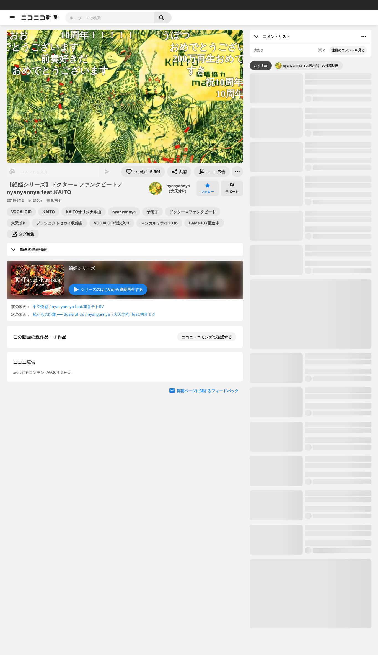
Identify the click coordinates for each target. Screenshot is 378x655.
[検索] (163, 17)
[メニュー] (237, 171)
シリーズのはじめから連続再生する (112, 289)
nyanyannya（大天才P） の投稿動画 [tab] (310, 65)
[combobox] (109, 17)
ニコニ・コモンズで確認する (207, 337)
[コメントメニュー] (363, 36)
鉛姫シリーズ (82, 268)
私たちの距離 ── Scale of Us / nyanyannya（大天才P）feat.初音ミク (94, 314)
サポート (232, 191)
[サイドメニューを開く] (12, 17)
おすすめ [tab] (260, 65)
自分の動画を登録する (44, 431)
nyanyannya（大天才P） (178, 188)
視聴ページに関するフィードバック (208, 535)
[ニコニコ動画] (40, 17)
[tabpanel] (310, 350)
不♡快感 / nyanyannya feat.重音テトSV (68, 306)
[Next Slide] (231, 394)
